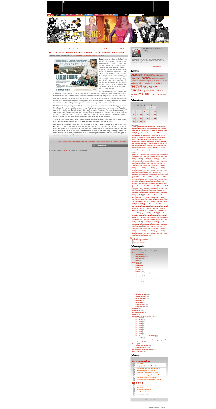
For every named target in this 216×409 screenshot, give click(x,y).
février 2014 (147, 197)
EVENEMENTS (88, 14)
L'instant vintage (141, 306)
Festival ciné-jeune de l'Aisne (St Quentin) (148, 368)
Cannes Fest (140, 385)
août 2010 (146, 219)
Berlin (155, 75)
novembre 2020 (154, 154)
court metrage (156, 81)
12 (137, 115)
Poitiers (138, 283)
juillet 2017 (135, 177)
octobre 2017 (146, 174)
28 (144, 122)
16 (151, 115)
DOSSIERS (79, 14)
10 (155, 111)
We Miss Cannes (144, 273)
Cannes (138, 271)
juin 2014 (153, 195)
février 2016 (162, 183)
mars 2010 (146, 222)
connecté (63, 150)
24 (155, 118)
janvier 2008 (147, 235)
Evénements (136, 253)
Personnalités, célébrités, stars (92, 55)
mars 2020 (146, 158)
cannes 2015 (155, 78)
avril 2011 (148, 215)
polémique (123, 141)
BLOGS (115, 14)
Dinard (138, 277)
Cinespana (139, 275)
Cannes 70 (139, 338)
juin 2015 (160, 188)
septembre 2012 (155, 206)
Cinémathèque (140, 254)
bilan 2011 (139, 317)
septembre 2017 (155, 174)
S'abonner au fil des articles (140, 239)
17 (155, 115)
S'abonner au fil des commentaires (142, 240)
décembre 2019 (136, 161)
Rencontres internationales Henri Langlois (149, 379)
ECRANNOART (107, 14)
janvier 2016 (135, 186)
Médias (134, 344)
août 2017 (164, 174)
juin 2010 (160, 219)
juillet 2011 (161, 213)
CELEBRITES (70, 14)
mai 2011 (141, 215)
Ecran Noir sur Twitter (143, 394)
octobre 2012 (146, 206)
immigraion (83, 141)
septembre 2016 (145, 181)
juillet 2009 (146, 226)
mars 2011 (155, 215)
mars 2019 (139, 165)
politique (134, 94)
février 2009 (147, 228)
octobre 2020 (164, 154)
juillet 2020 (153, 156)
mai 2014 (160, 195)
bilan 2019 (139, 334)
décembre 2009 (136, 224)
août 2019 (139, 163)
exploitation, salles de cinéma (145, 251)
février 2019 (147, 165)
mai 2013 (153, 201)
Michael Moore (100, 141)
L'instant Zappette (141, 347)
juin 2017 (142, 177)
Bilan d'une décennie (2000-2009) (146, 336)
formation (135, 308)
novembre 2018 (140, 168)
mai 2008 (153, 233)
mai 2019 (160, 163)
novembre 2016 (162, 179)
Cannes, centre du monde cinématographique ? (150, 340)
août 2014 (139, 195)
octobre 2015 (164, 186)
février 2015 (153, 190)
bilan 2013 (139, 321)
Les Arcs (138, 281)
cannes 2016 (163, 78)
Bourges (138, 269)
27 (141, 122)
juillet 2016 (161, 181)
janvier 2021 (135, 154)
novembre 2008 (140, 231)
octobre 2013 (150, 199)
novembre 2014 (146, 192)
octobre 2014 (156, 192)
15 (148, 115)
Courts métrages (141, 298)
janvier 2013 (147, 204)
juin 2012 (142, 208)
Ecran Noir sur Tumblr (143, 391)
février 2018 (139, 172)
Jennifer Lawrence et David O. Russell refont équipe (66, 48)
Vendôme (138, 287)
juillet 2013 (139, 201)
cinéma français (145, 81)
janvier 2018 (147, 172)
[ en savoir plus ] (156, 66)
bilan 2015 (139, 325)
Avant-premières (141, 296)
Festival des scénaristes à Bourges (146, 377)
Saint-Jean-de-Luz (141, 285)
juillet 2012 (135, 208)
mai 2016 (141, 183)
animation (148, 75)
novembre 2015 (154, 186)
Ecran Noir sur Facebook (144, 389)
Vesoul (138, 291)
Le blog (134, 314)
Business (135, 249)
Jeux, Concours (140, 256)
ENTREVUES (98, 14)
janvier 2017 (143, 179)
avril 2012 (155, 208)
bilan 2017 (139, 330)
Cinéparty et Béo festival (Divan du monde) (149, 366)
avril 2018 (159, 170)
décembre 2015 (145, 186)
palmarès (159, 90)
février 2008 (139, 235)
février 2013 (139, 204)
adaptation (137, 74)
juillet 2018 (139, 170)
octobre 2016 (136, 181)
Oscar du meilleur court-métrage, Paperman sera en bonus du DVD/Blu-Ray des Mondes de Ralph (150, 141)
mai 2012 (149, 208)
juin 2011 (135, 215)
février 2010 (153, 222)
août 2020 (146, 156)
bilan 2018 (139, 332)
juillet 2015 (153, 188)
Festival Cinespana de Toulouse (146, 370)
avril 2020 (139, 158)
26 (137, 122)
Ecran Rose (139, 302)
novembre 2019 (146, 161)
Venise (138, 289)
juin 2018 (146, 170)
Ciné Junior (140, 363)
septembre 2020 (137, 156)
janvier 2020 (161, 158)
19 (137, 118)
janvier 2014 (155, 197)
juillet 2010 (153, 219)
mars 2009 (139, 228)
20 (141, 118)
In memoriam (136, 310)
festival (136, 86)
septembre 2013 (159, 199)
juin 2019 (153, 163)
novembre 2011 (162, 210)
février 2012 (135, 210)
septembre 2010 (137, 219)
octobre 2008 (150, 231)
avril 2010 (139, 222)
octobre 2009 (156, 224)
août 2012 (164, 206)
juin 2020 (160, 156)
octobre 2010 (164, 217)
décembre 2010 (145, 217)
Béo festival (139, 265)
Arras (137, 263)
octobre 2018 (150, 168)
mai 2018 (153, 170)
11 (134, 115)
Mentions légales (154, 407)
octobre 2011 (136, 213)
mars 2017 (163, 177)
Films (134, 293)
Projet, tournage (137, 351)
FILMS (63, 14)
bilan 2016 (139, 328)
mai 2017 (149, 177)
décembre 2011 (153, 210)
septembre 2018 (159, 168)
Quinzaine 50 (140, 342)
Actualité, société (77, 55)
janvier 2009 (155, 228)
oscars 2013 (109, 141)
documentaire (156, 83)
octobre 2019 (156, 161)
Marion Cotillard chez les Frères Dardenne (144, 139)
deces (147, 83)
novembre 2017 (136, 174)
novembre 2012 (136, 206)
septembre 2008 (159, 231)
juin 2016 (135, 183)
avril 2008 (159, 233)
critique (141, 83)
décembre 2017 (157, 172)
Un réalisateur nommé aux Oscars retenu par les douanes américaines (86, 52)
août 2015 (146, 188)
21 (144, 118)
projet (147, 94)
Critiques (138, 300)
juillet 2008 (139, 233)
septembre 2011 (145, 213)
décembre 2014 (136, 192)
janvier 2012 (143, 210)
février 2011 (162, 215)
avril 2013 (159, 201)
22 (148, 118)
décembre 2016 (153, 179)
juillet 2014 (146, 195)
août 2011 (154, 213)
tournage (156, 94)
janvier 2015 (161, 190)
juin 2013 (146, 201)
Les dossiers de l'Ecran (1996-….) (142, 316)
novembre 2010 (154, 217)
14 (144, 115)
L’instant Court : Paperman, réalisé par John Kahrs (111, 48)
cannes (146, 77)
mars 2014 (139, 197)
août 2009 (139, 226)
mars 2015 (146, 190)
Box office (136, 78)
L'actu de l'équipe (137, 312)
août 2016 (154, 181)
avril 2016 (148, 183)
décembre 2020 (145, 154)
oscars (152, 91)
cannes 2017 (135, 81)
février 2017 (135, 179)
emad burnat (76, 141)
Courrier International (142, 345)
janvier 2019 (155, 165)
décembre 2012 (157, 204)
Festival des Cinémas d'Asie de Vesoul (147, 372)
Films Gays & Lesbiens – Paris (145, 279)
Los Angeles (91, 141)
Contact (163, 407)
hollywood (145, 91)
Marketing (139, 258)
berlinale (160, 75)
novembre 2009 (146, 224)
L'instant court (140, 304)
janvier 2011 (135, 217)
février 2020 (153, 158)
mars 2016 (155, 183)
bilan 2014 (139, 323)
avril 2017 (155, 177)
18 (134, 118)
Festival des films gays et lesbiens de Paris (149, 375)
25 (134, 122)
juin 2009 (153, 226)
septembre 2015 (137, 188)
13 (141, 115)
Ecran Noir (140, 387)
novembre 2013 (140, 199)
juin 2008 (146, 233)
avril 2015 (139, 190)
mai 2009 (160, 226)
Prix (102, 55)
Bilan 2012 (139, 319)
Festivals (135, 262)
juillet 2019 (146, 163)
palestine (116, 141)
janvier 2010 (161, 222)
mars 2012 (163, 208)
